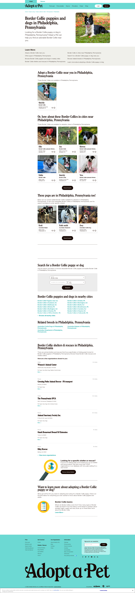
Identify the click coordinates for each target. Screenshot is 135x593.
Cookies (66, 548)
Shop (86, 6)
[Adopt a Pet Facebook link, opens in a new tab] (83, 557)
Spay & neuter (28, 546)
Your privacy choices (69, 555)
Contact (52, 546)
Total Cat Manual (29, 550)
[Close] (132, 590)
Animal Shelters (41, 547)
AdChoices (66, 553)
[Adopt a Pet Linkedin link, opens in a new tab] (97, 557)
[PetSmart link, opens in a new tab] (96, 586)
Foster (81, 6)
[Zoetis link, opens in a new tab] (108, 586)
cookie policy (56, 590)
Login (98, 6)
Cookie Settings (57, 586)
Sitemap (66, 542)
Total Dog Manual (29, 548)
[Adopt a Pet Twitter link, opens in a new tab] (86, 557)
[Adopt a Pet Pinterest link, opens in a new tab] (89, 557)
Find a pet (27, 542)
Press (52, 548)
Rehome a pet (28, 544)
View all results (67, 188)
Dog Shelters (41, 549)
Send (103, 544)
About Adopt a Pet (55, 542)
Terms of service (68, 546)
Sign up (106, 6)
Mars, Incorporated (68, 551)
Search (67, 287)
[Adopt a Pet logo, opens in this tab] (67, 573)
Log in (39, 555)
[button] (52, 108)
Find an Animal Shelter (68, 472)
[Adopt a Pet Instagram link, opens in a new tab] (94, 557)
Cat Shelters (40, 551)
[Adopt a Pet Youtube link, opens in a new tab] (91, 557)
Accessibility (67, 550)
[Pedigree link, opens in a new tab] (103, 586)
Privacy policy (67, 544)
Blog (52, 544)
